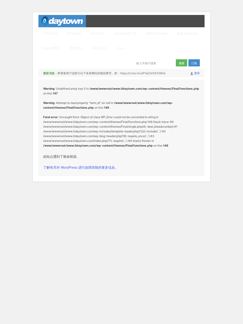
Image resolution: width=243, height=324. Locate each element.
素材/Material (187, 33)
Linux (120, 48)
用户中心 (76, 48)
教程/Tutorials (156, 33)
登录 (197, 73)
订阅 (194, 63)
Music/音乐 (51, 48)
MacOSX (97, 33)
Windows (74, 33)
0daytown (62, 21)
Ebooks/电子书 (125, 33)
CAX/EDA (50, 33)
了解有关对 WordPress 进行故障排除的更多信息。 (80, 167)
